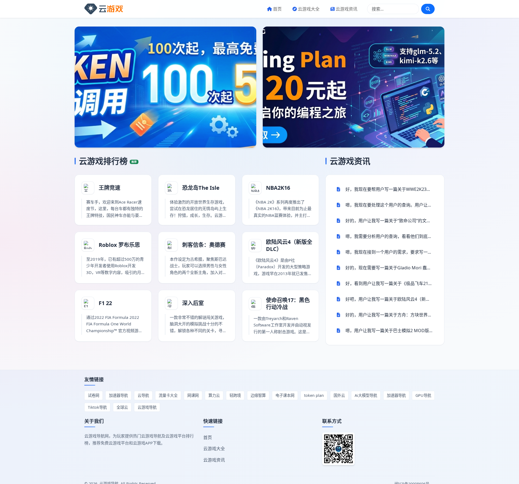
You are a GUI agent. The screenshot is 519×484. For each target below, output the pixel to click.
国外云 (339, 395)
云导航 (143, 395)
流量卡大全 (168, 395)
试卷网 (93, 395)
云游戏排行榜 (108, 161)
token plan (314, 395)
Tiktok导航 (97, 407)
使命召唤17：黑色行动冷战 (288, 303)
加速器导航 (118, 395)
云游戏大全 (309, 9)
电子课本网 (284, 395)
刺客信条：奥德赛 (203, 244)
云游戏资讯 (346, 9)
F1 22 (105, 303)
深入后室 (193, 303)
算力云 (214, 395)
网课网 (193, 395)
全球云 (122, 407)
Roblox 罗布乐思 (119, 244)
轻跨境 (235, 395)
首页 (277, 9)
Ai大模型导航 (366, 395)
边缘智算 (258, 395)
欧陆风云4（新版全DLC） (289, 245)
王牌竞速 (109, 187)
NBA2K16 (278, 187)
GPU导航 (423, 395)
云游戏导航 (147, 407)
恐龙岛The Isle (200, 187)
